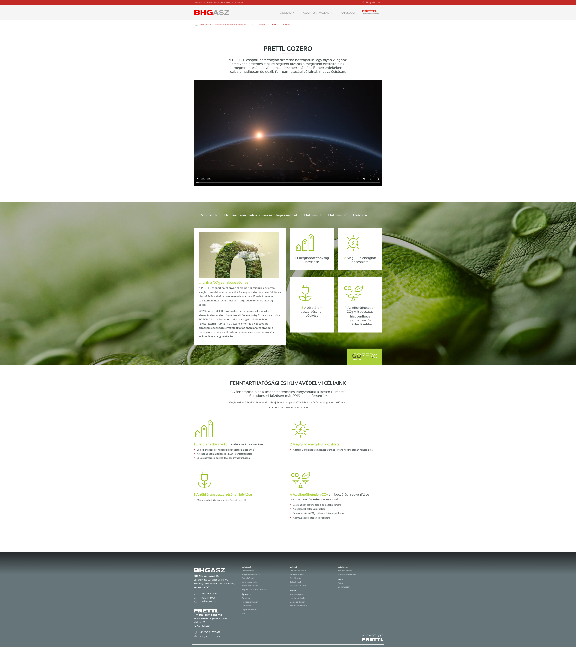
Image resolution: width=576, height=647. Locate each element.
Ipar (243, 613)
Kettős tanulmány (298, 605)
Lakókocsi (247, 605)
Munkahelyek (296, 594)
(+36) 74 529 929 (208, 593)
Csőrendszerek (249, 582)
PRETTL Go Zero (298, 585)
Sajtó (340, 583)
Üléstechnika (248, 570)
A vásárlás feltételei (347, 574)
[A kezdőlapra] (212, 12)
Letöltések (343, 567)
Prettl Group (295, 578)
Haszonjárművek (250, 602)
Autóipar (246, 598)
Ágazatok (246, 594)
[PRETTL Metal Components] (370, 12)
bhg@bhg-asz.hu (208, 601)
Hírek (340, 579)
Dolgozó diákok (297, 602)
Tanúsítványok (345, 570)
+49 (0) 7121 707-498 (210, 632)
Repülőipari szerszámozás (255, 589)
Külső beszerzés (250, 585)
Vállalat (261, 24)
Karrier (293, 590)
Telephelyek (296, 582)
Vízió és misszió (298, 570)
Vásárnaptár (344, 587)
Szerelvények (248, 578)
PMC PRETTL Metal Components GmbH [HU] (224, 24)
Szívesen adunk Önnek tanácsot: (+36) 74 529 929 (218, 2)
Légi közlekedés (250, 609)
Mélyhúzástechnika (251, 574)
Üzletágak (247, 567)
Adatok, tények (297, 574)
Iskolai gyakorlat (298, 598)
